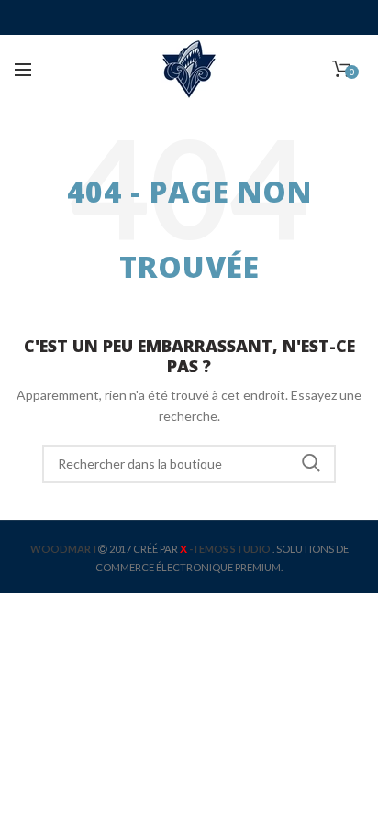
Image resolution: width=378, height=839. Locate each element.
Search (311, 464)
